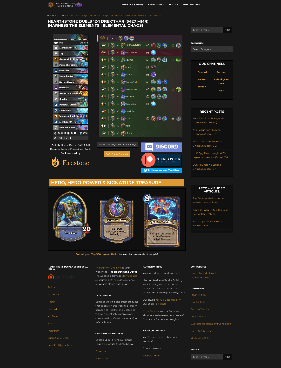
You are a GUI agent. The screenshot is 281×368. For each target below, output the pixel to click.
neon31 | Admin (151, 355)
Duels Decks (154, 15)
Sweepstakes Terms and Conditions (211, 323)
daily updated (130, 275)
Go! (227, 29)
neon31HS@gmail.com (61, 345)
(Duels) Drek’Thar (88, 15)
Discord (202, 72)
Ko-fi (221, 90)
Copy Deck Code (117, 153)
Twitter (202, 79)
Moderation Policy (201, 338)
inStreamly (101, 358)
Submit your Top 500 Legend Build (97, 254)
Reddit (202, 86)
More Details (150, 311)
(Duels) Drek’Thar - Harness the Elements (122, 15)
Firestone (100, 351)
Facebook (53, 294)
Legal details (198, 302)
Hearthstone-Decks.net (108, 267)
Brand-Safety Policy (202, 331)
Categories (197, 43)
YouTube (53, 316)
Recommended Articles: (211, 189)
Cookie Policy (198, 316)
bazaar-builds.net (200, 277)
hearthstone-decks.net (203, 273)
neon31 (69, 15)
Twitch (51, 323)
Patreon (221, 72)
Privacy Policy (198, 294)
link (105, 343)
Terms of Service (200, 309)
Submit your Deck (58, 337)
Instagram (54, 330)
